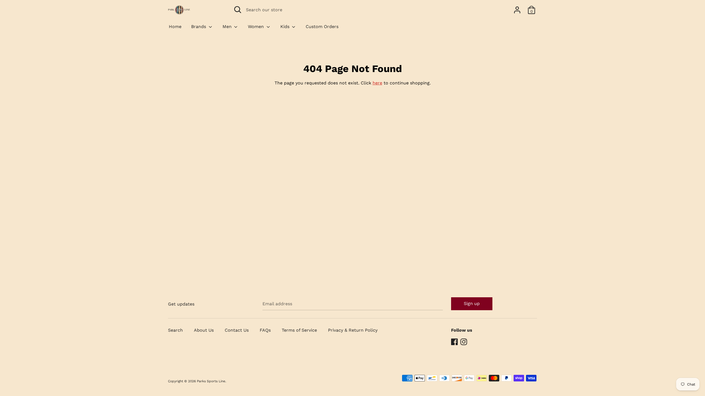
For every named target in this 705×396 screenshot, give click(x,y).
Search (175, 330)
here (377, 83)
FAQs (265, 330)
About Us (204, 330)
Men (228, 26)
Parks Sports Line (211, 381)
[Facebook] (455, 342)
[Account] (517, 7)
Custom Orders (322, 26)
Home (175, 26)
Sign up (472, 303)
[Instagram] (464, 342)
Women (256, 26)
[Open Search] (237, 9)
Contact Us (237, 330)
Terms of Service (299, 330)
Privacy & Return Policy (353, 330)
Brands (199, 26)
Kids (285, 26)
